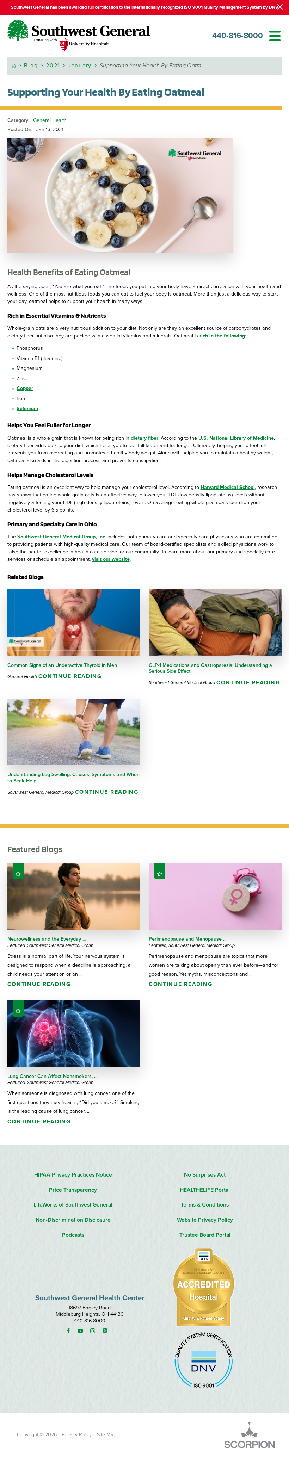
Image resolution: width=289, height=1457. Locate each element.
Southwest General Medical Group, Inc (61, 537)
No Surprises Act (205, 1175)
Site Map (106, 1435)
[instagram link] (95, 1331)
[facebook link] (71, 1331)
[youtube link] (83, 1331)
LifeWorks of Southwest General (72, 1205)
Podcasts (73, 1235)
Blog (31, 65)
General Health (50, 120)
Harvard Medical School (228, 487)
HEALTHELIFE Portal (205, 1190)
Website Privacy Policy (205, 1220)
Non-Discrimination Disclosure (73, 1220)
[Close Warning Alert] (280, 7)
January (80, 65)
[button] (275, 36)
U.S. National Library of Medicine (236, 438)
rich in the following (222, 336)
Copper (25, 388)
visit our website (111, 559)
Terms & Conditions (205, 1205)
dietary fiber (144, 438)
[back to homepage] (14, 65)
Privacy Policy (77, 1435)
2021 (53, 65)
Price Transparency (73, 1190)
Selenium (27, 408)
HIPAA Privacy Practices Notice (73, 1175)
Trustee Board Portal (204, 1235)
